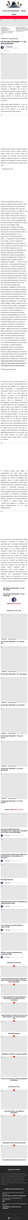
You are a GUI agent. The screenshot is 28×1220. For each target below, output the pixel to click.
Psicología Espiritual (7, 879)
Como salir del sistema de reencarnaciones (14, 1160)
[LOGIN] (26, 17)
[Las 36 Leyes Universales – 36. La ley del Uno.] (14, 627)
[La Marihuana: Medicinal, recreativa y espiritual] (14, 1044)
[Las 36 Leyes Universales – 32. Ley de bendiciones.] (14, 754)
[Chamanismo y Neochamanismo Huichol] (14, 1128)
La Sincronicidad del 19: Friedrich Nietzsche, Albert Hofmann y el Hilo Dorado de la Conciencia (14, 856)
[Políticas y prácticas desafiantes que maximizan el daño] (14, 941)
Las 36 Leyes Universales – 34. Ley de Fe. (13, 705)
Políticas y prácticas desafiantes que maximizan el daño (11, 953)
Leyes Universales (12, 639)
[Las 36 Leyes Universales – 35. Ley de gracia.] (14, 659)
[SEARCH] (24, 17)
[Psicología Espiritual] (14, 870)
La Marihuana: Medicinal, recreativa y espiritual (14, 1054)
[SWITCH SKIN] (21, 17)
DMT (3, 1201)
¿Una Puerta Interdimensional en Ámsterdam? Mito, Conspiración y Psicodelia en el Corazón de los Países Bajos (14, 830)
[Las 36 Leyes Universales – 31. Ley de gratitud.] (14, 786)
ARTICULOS (4, 639)
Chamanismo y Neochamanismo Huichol (14, 1142)
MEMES (14, 14)
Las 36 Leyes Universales (11, 11)
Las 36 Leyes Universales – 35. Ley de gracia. (14, 674)
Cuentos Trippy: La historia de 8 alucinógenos (14, 1195)
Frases (23, 11)
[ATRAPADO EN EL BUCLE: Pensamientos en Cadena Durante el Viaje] (14, 892)
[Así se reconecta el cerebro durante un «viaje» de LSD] (14, 916)
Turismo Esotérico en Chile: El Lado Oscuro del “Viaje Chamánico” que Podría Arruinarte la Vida (14, 1017)
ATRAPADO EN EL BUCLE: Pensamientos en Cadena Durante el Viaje (14, 902)
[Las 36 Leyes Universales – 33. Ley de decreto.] (14, 721)
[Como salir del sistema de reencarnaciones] (14, 1151)
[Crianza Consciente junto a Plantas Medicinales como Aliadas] (14, 1066)
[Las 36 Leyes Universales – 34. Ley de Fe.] (14, 690)
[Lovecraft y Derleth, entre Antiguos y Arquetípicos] (14, 1099)
